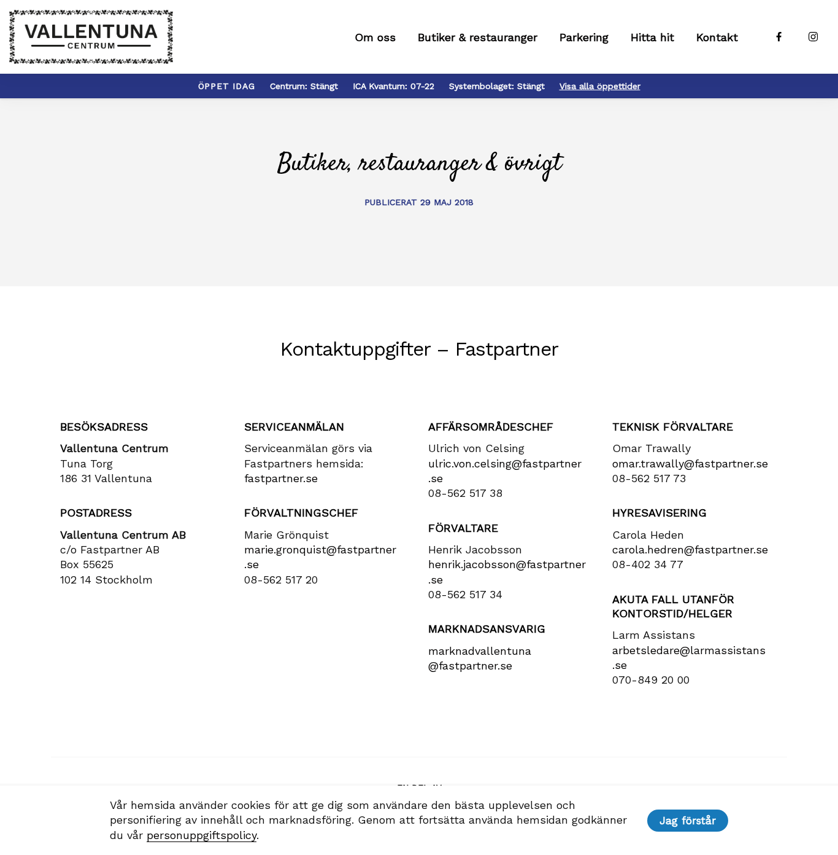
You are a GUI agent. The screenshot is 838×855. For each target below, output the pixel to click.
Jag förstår (687, 820)
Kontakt (717, 37)
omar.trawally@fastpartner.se (690, 463)
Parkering (584, 37)
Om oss (375, 37)
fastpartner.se (281, 478)
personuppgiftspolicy (201, 835)
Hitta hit (652, 37)
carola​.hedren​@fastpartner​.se (690, 549)
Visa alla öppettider (599, 86)
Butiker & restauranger (477, 37)
